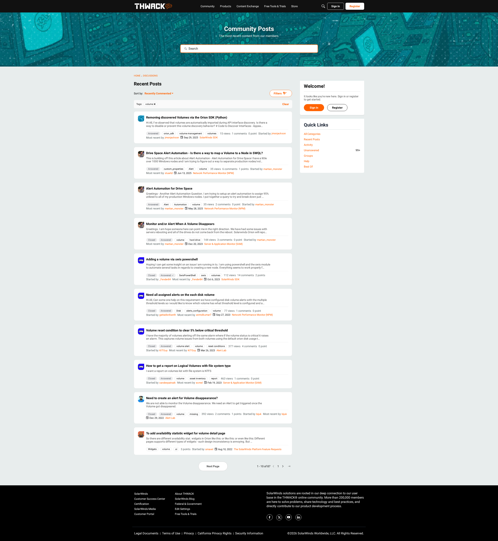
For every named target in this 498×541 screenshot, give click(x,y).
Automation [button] (180, 204)
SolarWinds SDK (209, 137)
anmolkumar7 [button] (203, 314)
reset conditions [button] (216, 346)
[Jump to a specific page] (289, 466)
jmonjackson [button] (279, 133)
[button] (141, 118)
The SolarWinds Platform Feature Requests (257, 449)
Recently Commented (158, 94)
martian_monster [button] (272, 169)
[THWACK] (153, 6)
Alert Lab (221, 350)
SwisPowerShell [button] (187, 275)
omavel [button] (209, 449)
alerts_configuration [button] (196, 310)
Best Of (308, 166)
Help (306, 161)
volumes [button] (211, 133)
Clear (285, 104)
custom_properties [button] (173, 169)
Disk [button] (178, 310)
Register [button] (337, 107)
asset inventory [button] (198, 378)
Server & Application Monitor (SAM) (223, 243)
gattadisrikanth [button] (167, 314)
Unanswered (332, 150)
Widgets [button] (152, 449)
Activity (308, 144)
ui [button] (176, 449)
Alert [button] (191, 169)
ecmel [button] (199, 382)
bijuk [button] (258, 414)
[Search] (323, 6)
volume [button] (203, 169)
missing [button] (194, 414)
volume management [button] (190, 133)
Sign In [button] (314, 107)
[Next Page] (283, 466)
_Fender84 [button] (165, 279)
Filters (278, 93)
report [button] (214, 378)
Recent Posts (312, 139)
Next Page (213, 466)
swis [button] (203, 275)
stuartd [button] (169, 173)
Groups (308, 155)
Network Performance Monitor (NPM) (213, 173)
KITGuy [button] (163, 350)
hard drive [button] (195, 240)
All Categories (312, 133)
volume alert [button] (182, 346)
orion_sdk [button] (169, 133)
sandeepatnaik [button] (167, 382)
